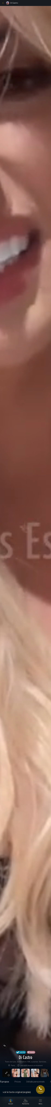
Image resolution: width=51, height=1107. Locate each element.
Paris (13, 1065)
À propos (4, 1081)
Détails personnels (35, 1081)
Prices (17, 1081)
